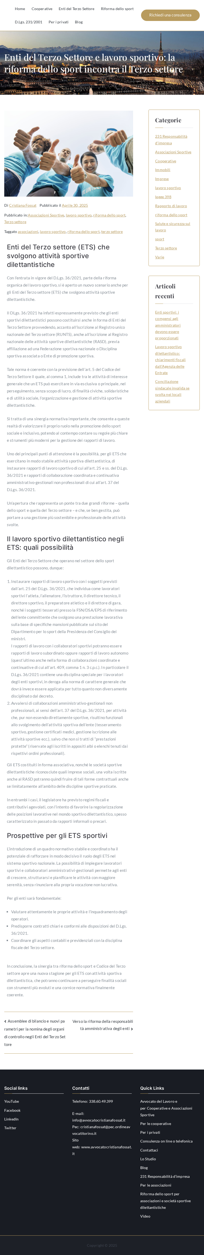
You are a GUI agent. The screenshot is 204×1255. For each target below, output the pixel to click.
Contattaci (149, 1150)
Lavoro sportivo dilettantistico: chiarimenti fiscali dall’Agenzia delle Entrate (170, 359)
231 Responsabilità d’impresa (165, 1176)
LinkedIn (11, 1119)
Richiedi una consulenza (170, 14)
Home (20, 8)
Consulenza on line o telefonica (166, 1141)
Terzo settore (15, 221)
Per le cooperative (155, 1123)
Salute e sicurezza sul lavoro (172, 226)
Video (145, 1216)
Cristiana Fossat (22, 205)
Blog (79, 22)
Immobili (162, 169)
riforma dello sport (109, 215)
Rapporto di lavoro (171, 206)
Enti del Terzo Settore (76, 8)
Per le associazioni (155, 1185)
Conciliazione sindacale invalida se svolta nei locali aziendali (172, 391)
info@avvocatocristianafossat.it (99, 1120)
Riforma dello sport (117, 8)
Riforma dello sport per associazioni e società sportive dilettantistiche (165, 1200)
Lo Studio (148, 1159)
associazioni (28, 231)
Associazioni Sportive (46, 215)
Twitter (10, 1128)
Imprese (162, 178)
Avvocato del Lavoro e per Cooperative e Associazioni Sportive (166, 1108)
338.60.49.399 (101, 1101)
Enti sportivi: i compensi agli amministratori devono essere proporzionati (168, 325)
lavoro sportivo (79, 215)
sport (159, 239)
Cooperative (42, 8)
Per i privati (59, 22)
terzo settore (112, 231)
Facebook (12, 1110)
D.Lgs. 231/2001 (28, 22)
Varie (159, 257)
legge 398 (163, 196)
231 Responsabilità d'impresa (171, 139)
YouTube (11, 1101)
